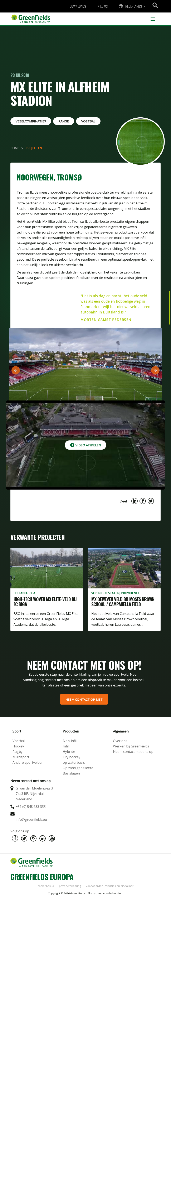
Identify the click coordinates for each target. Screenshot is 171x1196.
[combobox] (131, 6)
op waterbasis (74, 762)
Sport (17, 731)
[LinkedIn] (42, 838)
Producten (71, 731)
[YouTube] (51, 838)
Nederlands (133, 6)
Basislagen (71, 773)
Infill (66, 746)
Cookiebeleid (46, 886)
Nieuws (103, 6)
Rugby (18, 751)
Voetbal (19, 740)
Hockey (18, 746)
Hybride (69, 751)
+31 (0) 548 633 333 (31, 806)
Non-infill (70, 740)
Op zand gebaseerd (78, 768)
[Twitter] (24, 838)
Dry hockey (71, 757)
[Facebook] (15, 838)
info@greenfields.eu (31, 819)
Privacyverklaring (70, 886)
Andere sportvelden (28, 762)
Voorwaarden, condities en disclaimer (109, 886)
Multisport (21, 757)
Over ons (120, 740)
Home (14, 148)
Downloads (77, 6)
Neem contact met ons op (133, 751)
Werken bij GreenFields (131, 746)
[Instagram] (33, 838)
